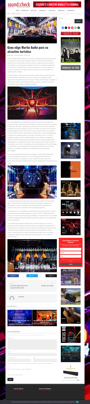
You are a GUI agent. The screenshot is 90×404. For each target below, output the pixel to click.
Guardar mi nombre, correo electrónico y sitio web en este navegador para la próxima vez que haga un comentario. (31, 363)
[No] (88, 402)
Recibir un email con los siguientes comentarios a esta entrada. (19, 369)
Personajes (42, 10)
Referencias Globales (19, 55)
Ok (77, 401)
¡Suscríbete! (71, 10)
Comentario (10, 338)
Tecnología (61, 10)
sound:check (10, 55)
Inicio (17, 10)
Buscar (61, 18)
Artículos (52, 10)
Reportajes (24, 10)
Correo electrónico (11, 357)
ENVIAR (70, 264)
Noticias (33, 10)
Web (34, 357)
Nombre (9, 351)
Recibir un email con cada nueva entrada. (15, 374)
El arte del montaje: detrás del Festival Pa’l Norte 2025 (18, 286)
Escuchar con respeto (47, 285)
